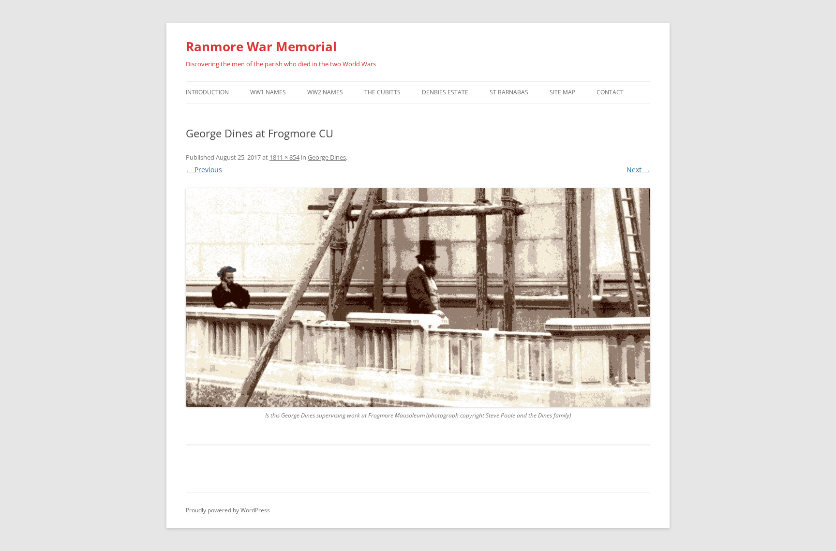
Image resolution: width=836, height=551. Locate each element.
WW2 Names (325, 92)
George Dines (327, 157)
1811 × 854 (284, 157)
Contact (610, 92)
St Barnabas (509, 92)
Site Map (562, 92)
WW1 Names (268, 92)
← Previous (204, 169)
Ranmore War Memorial (261, 46)
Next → (638, 169)
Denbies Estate (445, 92)
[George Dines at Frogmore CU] (418, 297)
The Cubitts (382, 92)
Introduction (207, 92)
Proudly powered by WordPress (228, 510)
